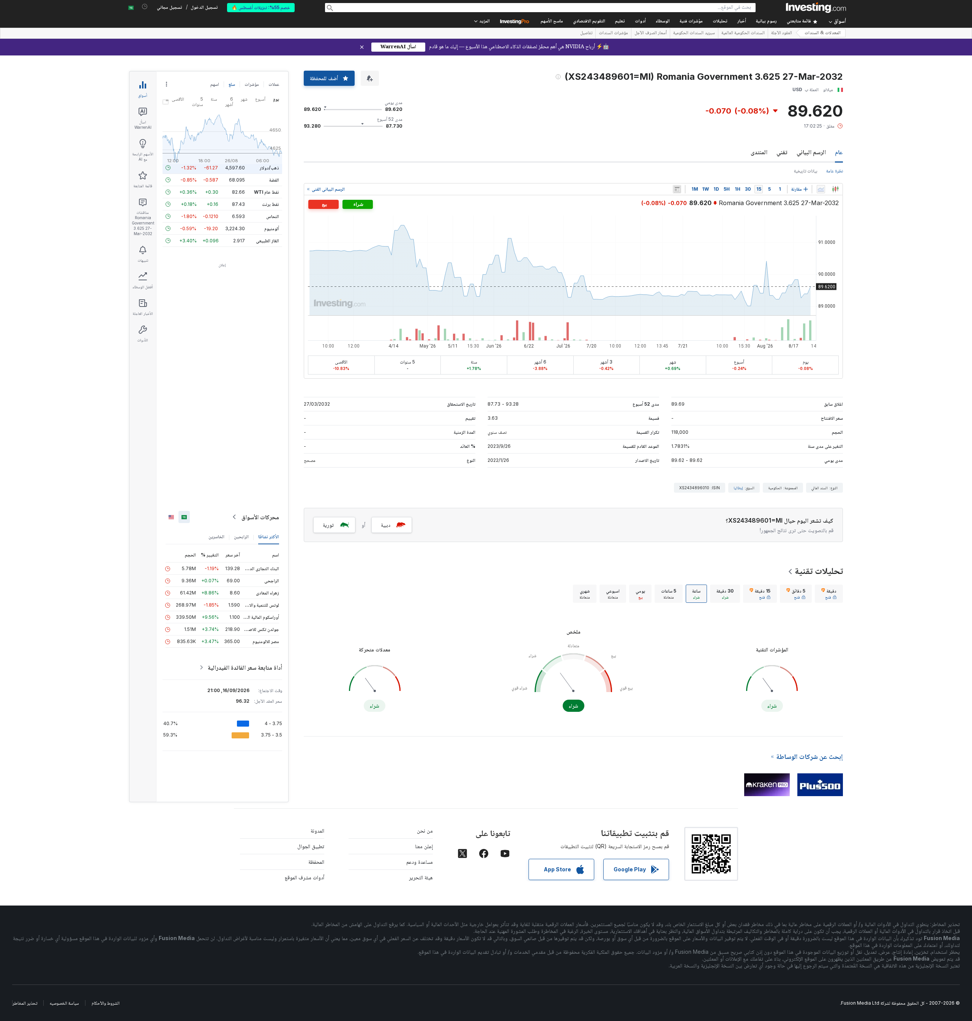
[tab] (829, 594)
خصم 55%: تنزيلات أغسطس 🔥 (261, 7)
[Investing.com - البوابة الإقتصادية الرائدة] (816, 7)
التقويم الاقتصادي (589, 21)
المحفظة (316, 861)
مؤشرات (252, 84)
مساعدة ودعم (419, 861)
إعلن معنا (424, 846)
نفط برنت (270, 204)
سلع (232, 84)
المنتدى (759, 152)
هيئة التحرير (421, 877)
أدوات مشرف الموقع (304, 877)
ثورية (328, 525)
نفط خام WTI (266, 192)
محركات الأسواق (260, 517)
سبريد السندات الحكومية (694, 33)
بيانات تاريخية (805, 171)
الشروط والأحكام (106, 1003)
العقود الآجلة (781, 33)
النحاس (272, 216)
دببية (385, 525)
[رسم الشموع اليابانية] (835, 189)
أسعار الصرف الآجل (650, 33)
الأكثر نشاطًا (268, 536)
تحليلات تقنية (819, 570)
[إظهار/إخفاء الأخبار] (677, 189)
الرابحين (241, 536)
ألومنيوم (271, 228)
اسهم (214, 84)
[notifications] (144, 6)
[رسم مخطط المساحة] (821, 189)
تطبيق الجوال (310, 846)
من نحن (425, 830)
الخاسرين (216, 536)
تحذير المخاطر (25, 1003)
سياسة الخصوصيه (64, 1003)
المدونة (317, 830)
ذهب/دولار (269, 168)
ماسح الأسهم (552, 21)
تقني (781, 152)
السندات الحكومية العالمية (743, 33)
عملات (273, 84)
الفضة (274, 180)
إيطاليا (738, 487)
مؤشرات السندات (613, 33)
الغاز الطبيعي (267, 240)
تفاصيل (586, 33)
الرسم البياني (811, 152)
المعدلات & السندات (823, 33)
